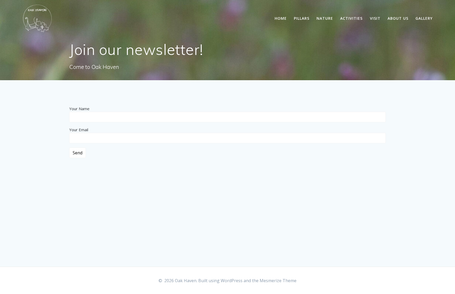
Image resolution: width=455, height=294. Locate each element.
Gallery (424, 18)
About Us (398, 18)
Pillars (301, 18)
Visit (375, 18)
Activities (351, 18)
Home (281, 18)
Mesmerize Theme (278, 280)
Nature (324, 18)
